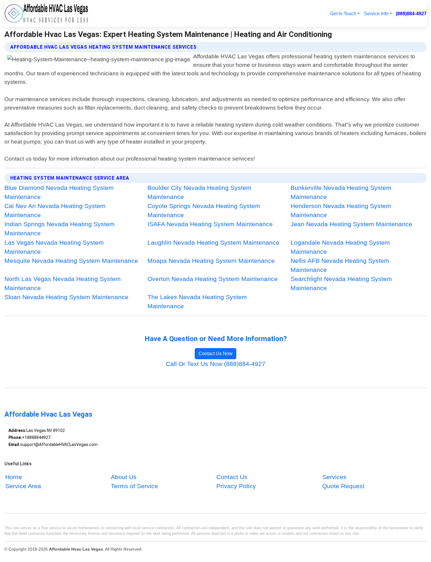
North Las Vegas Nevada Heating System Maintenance (62, 283)
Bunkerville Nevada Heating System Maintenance (341, 192)
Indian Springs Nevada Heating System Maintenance (59, 228)
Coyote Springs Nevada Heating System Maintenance (203, 210)
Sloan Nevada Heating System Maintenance (66, 297)
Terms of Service (134, 486)
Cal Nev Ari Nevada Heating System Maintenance (55, 210)
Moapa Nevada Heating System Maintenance (211, 260)
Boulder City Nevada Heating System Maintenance (199, 192)
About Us (124, 477)
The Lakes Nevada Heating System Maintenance (197, 301)
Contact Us (231, 477)
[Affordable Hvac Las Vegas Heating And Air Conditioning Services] (46, 13)
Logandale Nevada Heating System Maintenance (340, 247)
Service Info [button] (376, 13)
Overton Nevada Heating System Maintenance (212, 278)
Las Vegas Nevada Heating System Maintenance (54, 247)
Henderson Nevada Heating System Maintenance (341, 210)
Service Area (23, 486)
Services (334, 477)
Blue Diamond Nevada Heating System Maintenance (59, 192)
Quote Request (343, 486)
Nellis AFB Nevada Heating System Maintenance (340, 265)
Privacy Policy (236, 486)
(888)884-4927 (411, 13)
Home (13, 477)
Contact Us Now (215, 353)
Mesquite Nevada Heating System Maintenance (71, 260)
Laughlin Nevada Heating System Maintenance (213, 242)
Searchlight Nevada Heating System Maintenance (341, 283)
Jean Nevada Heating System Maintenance (351, 224)
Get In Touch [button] (343, 13)
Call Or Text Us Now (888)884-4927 (215, 363)
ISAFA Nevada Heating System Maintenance (210, 224)
